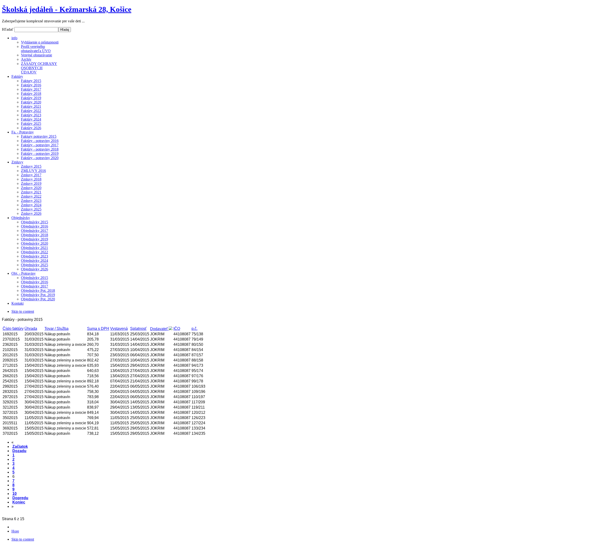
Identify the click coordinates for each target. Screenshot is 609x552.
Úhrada (31, 329)
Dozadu (19, 451)
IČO (176, 329)
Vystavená (119, 329)
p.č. (194, 329)
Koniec (18, 502)
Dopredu (20, 498)
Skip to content (22, 311)
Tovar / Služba (56, 329)
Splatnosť (138, 329)
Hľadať (8, 29)
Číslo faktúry (13, 329)
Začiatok (20, 447)
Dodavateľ (159, 329)
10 (14, 494)
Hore (15, 531)
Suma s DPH (98, 329)
